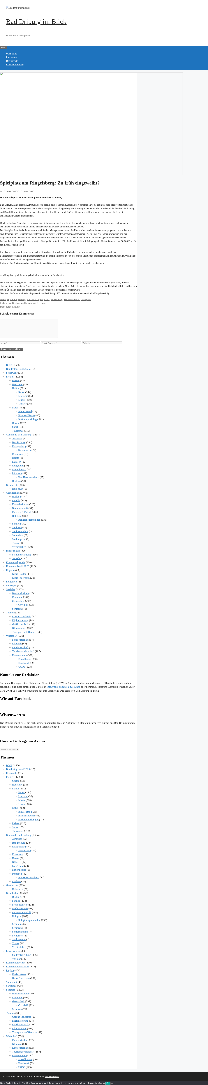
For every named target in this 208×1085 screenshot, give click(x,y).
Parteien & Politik (21, 512)
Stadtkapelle (19, 539)
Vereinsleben (19, 546)
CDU (46, 299)
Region (10, 570)
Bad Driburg (19, 442)
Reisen (15, 423)
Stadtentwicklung (21, 554)
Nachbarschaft (20, 508)
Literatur (23, 395)
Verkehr (16, 558)
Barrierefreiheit (20, 593)
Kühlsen (16, 461)
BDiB (9, 365)
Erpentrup (17, 454)
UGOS (21, 666)
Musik (21, 399)
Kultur (15, 388)
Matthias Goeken (72, 299)
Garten (15, 380)
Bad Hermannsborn (28, 477)
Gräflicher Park (20, 624)
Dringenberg (19, 446)
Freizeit (10, 376)
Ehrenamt (17, 597)
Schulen (16, 523)
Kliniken (17, 643)
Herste (15, 457)
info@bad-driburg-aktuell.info (63, 686)
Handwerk (23, 663)
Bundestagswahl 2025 (18, 368)
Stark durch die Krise (10, 306)
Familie (16, 500)
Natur (15, 407)
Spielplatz (86, 299)
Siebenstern (24, 450)
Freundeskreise (20, 504)
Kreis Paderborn (21, 577)
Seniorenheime (20, 531)
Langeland (18, 465)
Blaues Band (25, 411)
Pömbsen (17, 473)
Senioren (17, 527)
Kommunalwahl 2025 (17, 566)
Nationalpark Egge (28, 419)
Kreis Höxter (19, 573)
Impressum (11, 57)
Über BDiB (11, 53)
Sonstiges (4, 299)
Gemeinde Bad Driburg (18, 434)
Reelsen (16, 481)
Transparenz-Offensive (24, 632)
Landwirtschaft (20, 647)
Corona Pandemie (21, 616)
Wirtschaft (11, 635)
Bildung (16, 496)
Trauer (15, 543)
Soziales (10, 589)
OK (107, 1083)
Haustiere (17, 384)
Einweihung (56, 299)
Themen (10, 612)
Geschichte (12, 485)
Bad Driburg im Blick (36, 21)
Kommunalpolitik (15, 562)
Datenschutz (12, 61)
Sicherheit (17, 535)
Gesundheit (18, 601)
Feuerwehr (12, 372)
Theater (22, 403)
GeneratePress (52, 1076)
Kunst (21, 392)
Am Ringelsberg (18, 299)
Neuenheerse (19, 469)
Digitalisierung (20, 620)
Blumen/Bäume (26, 415)
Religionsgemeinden (29, 519)
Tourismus (17, 430)
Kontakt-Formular (14, 64)
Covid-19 (23, 604)
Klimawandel (19, 628)
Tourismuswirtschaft (23, 651)
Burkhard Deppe (35, 299)
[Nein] (112, 1083)
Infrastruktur (13, 550)
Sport (15, 426)
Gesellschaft (12, 492)
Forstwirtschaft (20, 639)
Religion (16, 516)
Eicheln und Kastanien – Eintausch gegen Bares (23, 303)
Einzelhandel (25, 659)
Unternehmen (19, 655)
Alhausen (17, 438)
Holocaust (17, 488)
